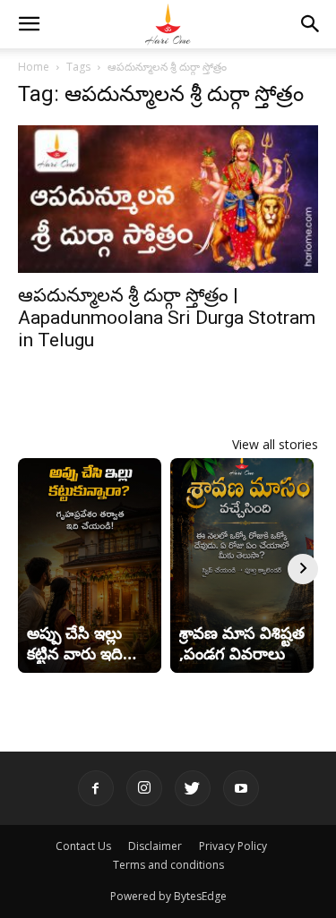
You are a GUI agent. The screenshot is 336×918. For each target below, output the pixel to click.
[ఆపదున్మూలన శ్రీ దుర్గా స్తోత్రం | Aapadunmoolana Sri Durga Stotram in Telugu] (168, 199)
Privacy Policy (233, 846)
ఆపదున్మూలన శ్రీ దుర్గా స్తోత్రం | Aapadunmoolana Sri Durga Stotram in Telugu (166, 318)
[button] (28, 24)
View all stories (275, 444)
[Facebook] (96, 788)
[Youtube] (241, 788)
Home (33, 66)
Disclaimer (155, 846)
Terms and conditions (168, 864)
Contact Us (83, 846)
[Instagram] (144, 788)
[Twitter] (193, 788)
